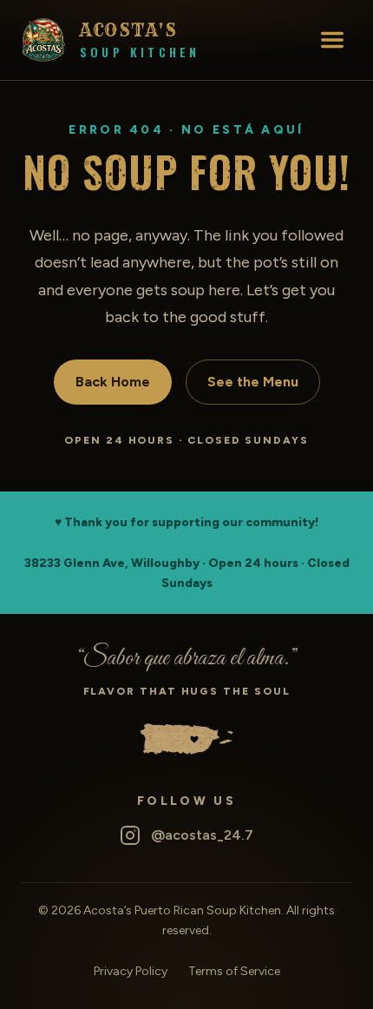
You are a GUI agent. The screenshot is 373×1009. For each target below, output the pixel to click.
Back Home (112, 381)
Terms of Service (234, 971)
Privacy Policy (130, 971)
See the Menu (252, 381)
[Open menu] (332, 40)
